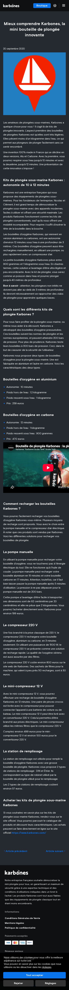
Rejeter (18, 983)
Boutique (41, 5)
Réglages (50, 983)
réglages (46, 967)
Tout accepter (34, 975)
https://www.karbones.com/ (29, 832)
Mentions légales (14, 923)
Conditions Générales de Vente (22, 918)
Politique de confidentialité (20, 928)
